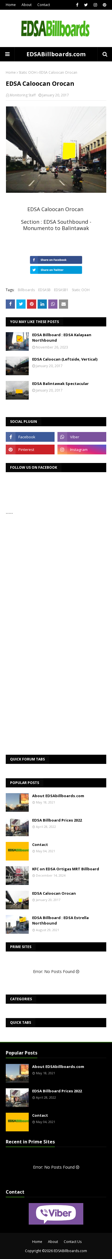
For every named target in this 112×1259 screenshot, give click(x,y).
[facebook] (77, 5)
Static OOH (27, 72)
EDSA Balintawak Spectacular (60, 383)
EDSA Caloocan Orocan (54, 893)
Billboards (26, 289)
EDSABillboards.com (56, 54)
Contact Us (73, 1241)
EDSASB (44, 289)
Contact (43, 4)
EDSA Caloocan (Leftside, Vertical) (64, 359)
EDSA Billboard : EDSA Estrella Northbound (60, 920)
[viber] (81, 437)
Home (11, 4)
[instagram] (95, 5)
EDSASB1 (61, 289)
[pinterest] (103, 5)
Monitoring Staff (23, 95)
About (27, 4)
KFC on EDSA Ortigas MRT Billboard (65, 868)
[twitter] (86, 5)
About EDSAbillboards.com (58, 795)
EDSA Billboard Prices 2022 (57, 820)
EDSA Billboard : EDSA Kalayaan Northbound (61, 337)
